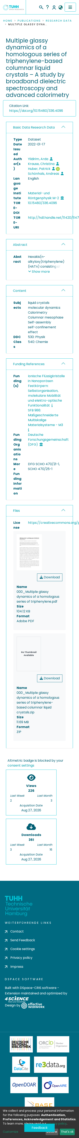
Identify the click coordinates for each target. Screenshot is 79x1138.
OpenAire (55, 1085)
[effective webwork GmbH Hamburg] (33, 1005)
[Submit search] (41, 6)
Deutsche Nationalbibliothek (21, 1044)
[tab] (39, 127)
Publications (29, 21)
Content (19, 290)
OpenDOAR (24, 1085)
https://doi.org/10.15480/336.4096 (36, 110)
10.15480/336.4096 (42, 203)
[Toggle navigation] (70, 7)
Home (8, 21)
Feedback (40, 1127)
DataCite (21, 1065)
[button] (60, 7)
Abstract (20, 244)
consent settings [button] (20, 765)
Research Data (59, 21)
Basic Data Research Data (34, 127)
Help (47, 7)
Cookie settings (22, 949)
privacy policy (57, 1124)
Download (51, 577)
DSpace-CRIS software (38, 987)
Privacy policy (21, 957)
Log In (54, 7)
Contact (17, 931)
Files (16, 510)
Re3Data (50, 1065)
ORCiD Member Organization (53, 1044)
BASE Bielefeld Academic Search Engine (39, 1105)
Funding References (29, 364)
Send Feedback (22, 940)
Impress (16, 966)
